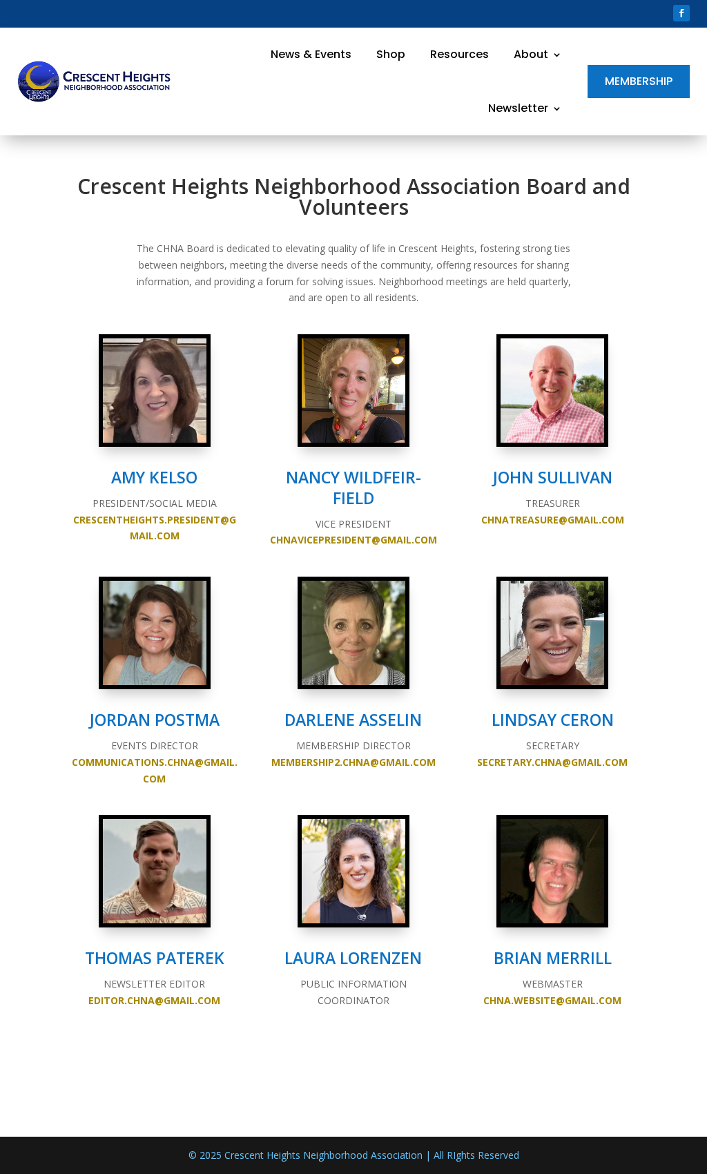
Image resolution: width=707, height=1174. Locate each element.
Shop (390, 54)
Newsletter (518, 108)
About (531, 54)
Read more (121, 258)
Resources (459, 54)
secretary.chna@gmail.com (552, 762)
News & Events (311, 54)
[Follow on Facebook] (681, 13)
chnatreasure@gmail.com (552, 519)
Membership (638, 81)
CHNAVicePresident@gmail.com (353, 539)
